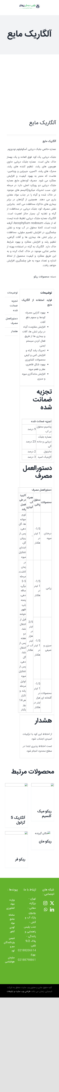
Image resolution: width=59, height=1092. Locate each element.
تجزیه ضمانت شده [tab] (14, 306)
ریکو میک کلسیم (44, 813)
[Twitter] (52, 903)
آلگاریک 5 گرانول (18, 820)
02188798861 (27, 960)
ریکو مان (45, 841)
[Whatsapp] (45, 909)
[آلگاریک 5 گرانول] (16, 797)
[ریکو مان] (42, 833)
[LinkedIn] (52, 909)
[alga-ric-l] (34, 87)
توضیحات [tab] (12, 293)
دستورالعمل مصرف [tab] (12, 321)
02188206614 (27, 950)
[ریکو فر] (16, 842)
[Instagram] (45, 903)
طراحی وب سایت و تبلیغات (18, 991)
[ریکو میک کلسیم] (42, 794)
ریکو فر (20, 859)
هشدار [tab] (14, 331)
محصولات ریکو (41, 277)
